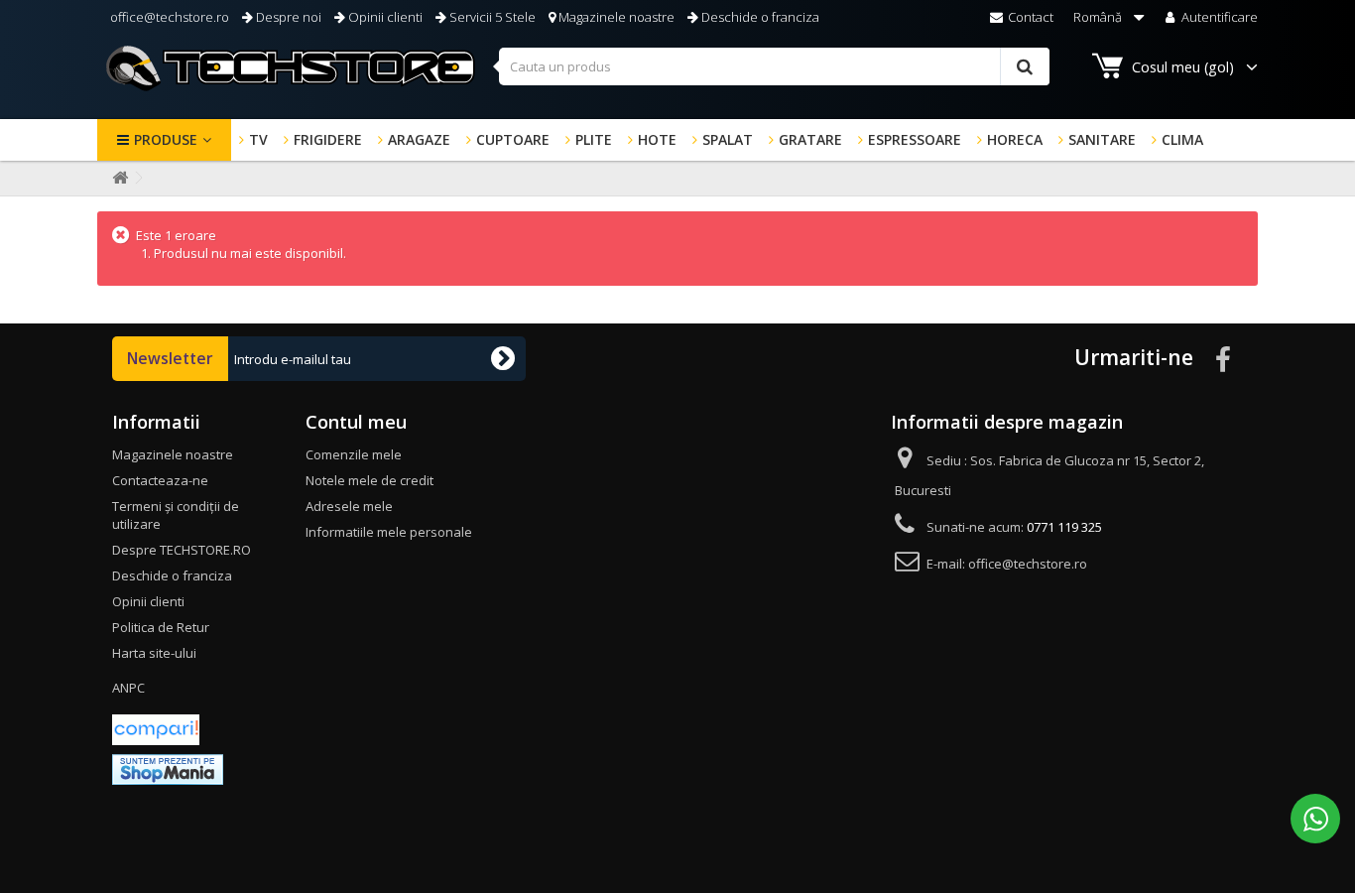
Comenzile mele (354, 454)
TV (258, 139)
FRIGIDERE (328, 139)
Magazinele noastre (615, 17)
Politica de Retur (160, 627)
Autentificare (1218, 17)
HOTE (657, 139)
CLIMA (1182, 139)
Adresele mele (349, 506)
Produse (165, 139)
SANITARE (1102, 139)
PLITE (593, 139)
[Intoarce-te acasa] (116, 178)
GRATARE (810, 139)
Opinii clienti (384, 17)
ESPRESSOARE (914, 139)
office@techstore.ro (168, 17)
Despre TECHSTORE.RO (181, 550)
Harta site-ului (154, 653)
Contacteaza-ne (160, 480)
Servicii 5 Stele (491, 17)
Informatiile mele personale (389, 532)
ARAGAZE (419, 139)
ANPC (128, 688)
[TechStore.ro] (290, 68)
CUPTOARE (513, 139)
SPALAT (727, 139)
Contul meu (356, 422)
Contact (1029, 17)
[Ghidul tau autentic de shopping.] (155, 728)
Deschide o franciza (758, 17)
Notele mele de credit (369, 480)
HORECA (1015, 139)
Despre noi (287, 17)
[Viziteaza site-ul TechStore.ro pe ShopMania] (167, 768)
